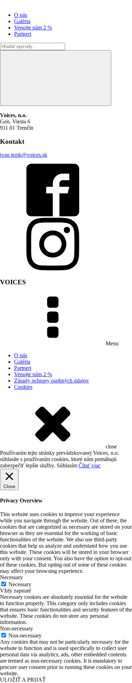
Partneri (22, 34)
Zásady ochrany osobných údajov (51, 381)
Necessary (19, 584)
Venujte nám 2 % (33, 28)
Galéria (22, 21)
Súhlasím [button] (67, 465)
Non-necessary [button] (16, 628)
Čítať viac (89, 465)
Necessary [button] (11, 577)
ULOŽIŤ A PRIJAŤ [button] (23, 680)
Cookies (23, 387)
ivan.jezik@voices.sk (23, 155)
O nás (20, 15)
